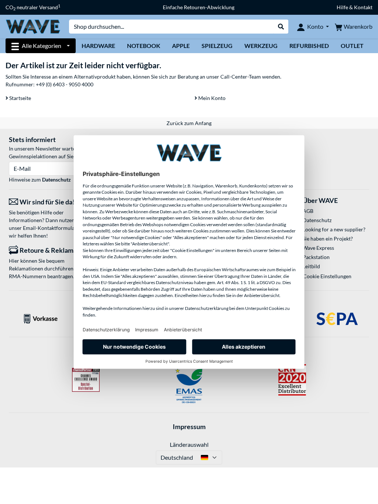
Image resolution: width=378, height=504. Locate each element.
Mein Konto (211, 98)
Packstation (316, 257)
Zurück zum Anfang (189, 123)
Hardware (98, 45)
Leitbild (311, 266)
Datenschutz (56, 179)
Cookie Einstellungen (327, 276)
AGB (308, 211)
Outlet (352, 45)
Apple (181, 45)
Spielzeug (217, 45)
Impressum (189, 426)
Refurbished (309, 45)
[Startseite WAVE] (33, 26)
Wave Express (318, 248)
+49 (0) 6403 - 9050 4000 (64, 84)
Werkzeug (261, 45)
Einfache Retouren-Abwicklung (198, 7)
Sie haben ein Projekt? (328, 238)
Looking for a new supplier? (334, 229)
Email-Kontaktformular (50, 228)
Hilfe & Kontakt (354, 7)
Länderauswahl (189, 444)
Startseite (19, 98)
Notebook (143, 45)
